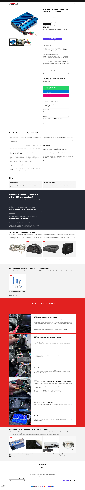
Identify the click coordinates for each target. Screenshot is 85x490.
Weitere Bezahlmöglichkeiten (52, 40)
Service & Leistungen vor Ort (44, 474)
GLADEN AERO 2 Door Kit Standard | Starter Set (50, 453)
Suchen (30, 474)
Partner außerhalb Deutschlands (32, 476)
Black (48, 27)
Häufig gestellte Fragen (40, 476)
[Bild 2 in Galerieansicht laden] (20, 42)
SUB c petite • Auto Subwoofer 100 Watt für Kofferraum (66, 258)
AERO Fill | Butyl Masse (63, 453)
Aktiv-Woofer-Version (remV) (57, 23)
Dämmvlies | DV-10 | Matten (30, 453)
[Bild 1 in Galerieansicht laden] (13, 42)
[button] (71, 4)
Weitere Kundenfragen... (47, 81)
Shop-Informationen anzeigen (48, 45)
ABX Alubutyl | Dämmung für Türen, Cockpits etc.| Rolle (17, 454)
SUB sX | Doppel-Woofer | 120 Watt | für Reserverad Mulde (34, 258)
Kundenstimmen (50, 476)
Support (46, 476)
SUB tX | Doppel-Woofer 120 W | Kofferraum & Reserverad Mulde (50, 258)
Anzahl (43, 31)
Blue (44, 27)
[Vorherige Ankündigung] (10, 1)
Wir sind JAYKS (56, 476)
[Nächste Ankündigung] (75, 1)
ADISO (55, 370)
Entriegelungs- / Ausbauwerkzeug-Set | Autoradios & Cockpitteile (17, 291)
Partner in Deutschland (51, 474)
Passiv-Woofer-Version (47, 23)
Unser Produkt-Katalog (35, 474)
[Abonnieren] (24, 481)
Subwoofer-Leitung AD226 (25, 220)
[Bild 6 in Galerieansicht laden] (27, 42)
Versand (47, 17)
